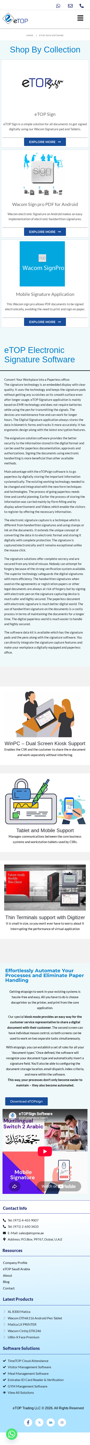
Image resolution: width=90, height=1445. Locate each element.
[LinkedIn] (50, 1422)
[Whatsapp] (11, 1434)
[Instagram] (62, 1422)
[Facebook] (28, 1422)
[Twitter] (39, 1422)
